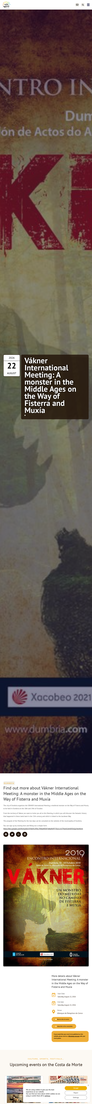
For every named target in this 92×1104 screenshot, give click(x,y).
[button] (83, 5)
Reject (76, 1093)
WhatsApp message (73, 1036)
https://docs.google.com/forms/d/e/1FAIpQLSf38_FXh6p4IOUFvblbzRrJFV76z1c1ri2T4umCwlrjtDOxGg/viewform (43, 829)
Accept (75, 1088)
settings (47, 1096)
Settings (76, 1097)
